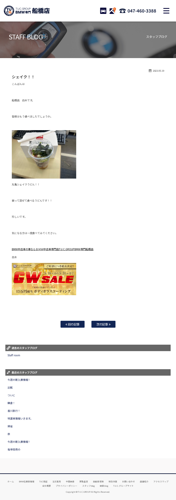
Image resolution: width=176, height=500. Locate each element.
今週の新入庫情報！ (19, 379)
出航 (10, 387)
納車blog (104, 485)
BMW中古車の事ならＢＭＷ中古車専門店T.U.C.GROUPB (44, 249)
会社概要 (46, 485)
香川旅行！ (14, 410)
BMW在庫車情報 (26, 481)
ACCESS (112, 10)
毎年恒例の (14, 449)
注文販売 (56, 481)
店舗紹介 (144, 481)
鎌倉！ (11, 403)
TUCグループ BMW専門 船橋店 (27, 11)
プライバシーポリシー (66, 485)
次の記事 (102, 324)
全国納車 (70, 481)
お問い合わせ (128, 481)
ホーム (11, 481)
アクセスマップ (160, 481)
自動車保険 (98, 481)
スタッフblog (88, 485)
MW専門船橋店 (84, 249)
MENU (166, 10)
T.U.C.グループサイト (123, 485)
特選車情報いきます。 (20, 418)
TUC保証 (43, 481)
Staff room (14, 355)
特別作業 (113, 481)
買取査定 (83, 481)
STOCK (103, 10)
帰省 (10, 426)
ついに (11, 395)
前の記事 (73, 324)
